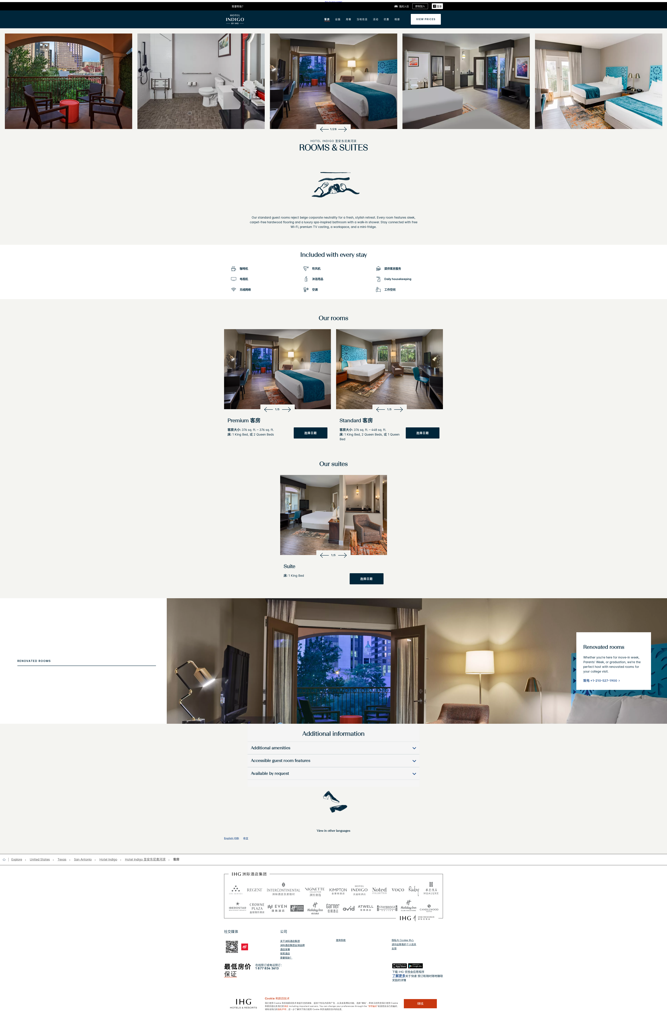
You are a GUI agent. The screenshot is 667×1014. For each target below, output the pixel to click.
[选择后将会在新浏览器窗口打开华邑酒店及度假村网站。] (431, 889)
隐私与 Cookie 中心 (403, 940)
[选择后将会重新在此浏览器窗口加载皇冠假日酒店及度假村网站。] (257, 907)
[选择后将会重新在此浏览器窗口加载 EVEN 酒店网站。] (277, 907)
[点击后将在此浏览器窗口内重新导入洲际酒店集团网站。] (249, 874)
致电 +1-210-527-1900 (600, 680)
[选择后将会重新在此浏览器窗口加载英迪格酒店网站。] (359, 889)
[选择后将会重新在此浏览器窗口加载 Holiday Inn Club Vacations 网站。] (408, 907)
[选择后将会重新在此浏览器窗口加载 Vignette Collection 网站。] (315, 888)
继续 (420, 1003)
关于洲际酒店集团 (290, 941)
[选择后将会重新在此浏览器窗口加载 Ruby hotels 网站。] (414, 889)
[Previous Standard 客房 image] (380, 409)
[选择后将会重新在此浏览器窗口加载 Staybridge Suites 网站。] (387, 907)
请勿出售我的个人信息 (404, 944)
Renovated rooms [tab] (34, 661)
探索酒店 (285, 953)
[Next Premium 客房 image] (287, 409)
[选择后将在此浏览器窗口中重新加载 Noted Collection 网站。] (379, 889)
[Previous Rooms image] (323, 129)
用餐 (348, 19)
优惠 (386, 19)
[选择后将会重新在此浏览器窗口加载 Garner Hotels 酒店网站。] (332, 907)
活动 (375, 19)
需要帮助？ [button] (238, 6)
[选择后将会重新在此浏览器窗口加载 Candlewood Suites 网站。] (429, 907)
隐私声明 (282, 1009)
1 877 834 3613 (267, 968)
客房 (327, 19)
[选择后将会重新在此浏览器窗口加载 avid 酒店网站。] (349, 907)
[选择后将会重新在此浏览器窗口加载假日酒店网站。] (315, 907)
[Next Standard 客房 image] (399, 409)
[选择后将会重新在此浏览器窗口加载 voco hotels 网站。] (398, 889)
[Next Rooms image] (343, 129)
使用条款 (341, 940)
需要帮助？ (286, 957)
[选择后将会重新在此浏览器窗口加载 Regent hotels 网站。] (254, 889)
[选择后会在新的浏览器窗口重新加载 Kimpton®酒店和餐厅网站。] (338, 889)
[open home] (5, 859)
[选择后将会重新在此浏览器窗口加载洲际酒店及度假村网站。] (283, 889)
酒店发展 (285, 949)
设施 (338, 19)
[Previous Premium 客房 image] (267, 409)
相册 (397, 19)
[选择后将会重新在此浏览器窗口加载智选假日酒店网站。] (297, 907)
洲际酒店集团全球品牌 (292, 945)
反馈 (394, 948)
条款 (286, 1005)
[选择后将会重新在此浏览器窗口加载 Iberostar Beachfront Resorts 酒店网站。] (237, 907)
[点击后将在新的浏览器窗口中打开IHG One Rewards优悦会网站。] (417, 918)
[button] (437, 6)
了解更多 (399, 976)
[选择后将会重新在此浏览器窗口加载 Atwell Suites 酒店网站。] (365, 907)
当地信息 (362, 19)
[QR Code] (232, 946)
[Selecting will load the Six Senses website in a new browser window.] (235, 889)
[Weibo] (244, 947)
